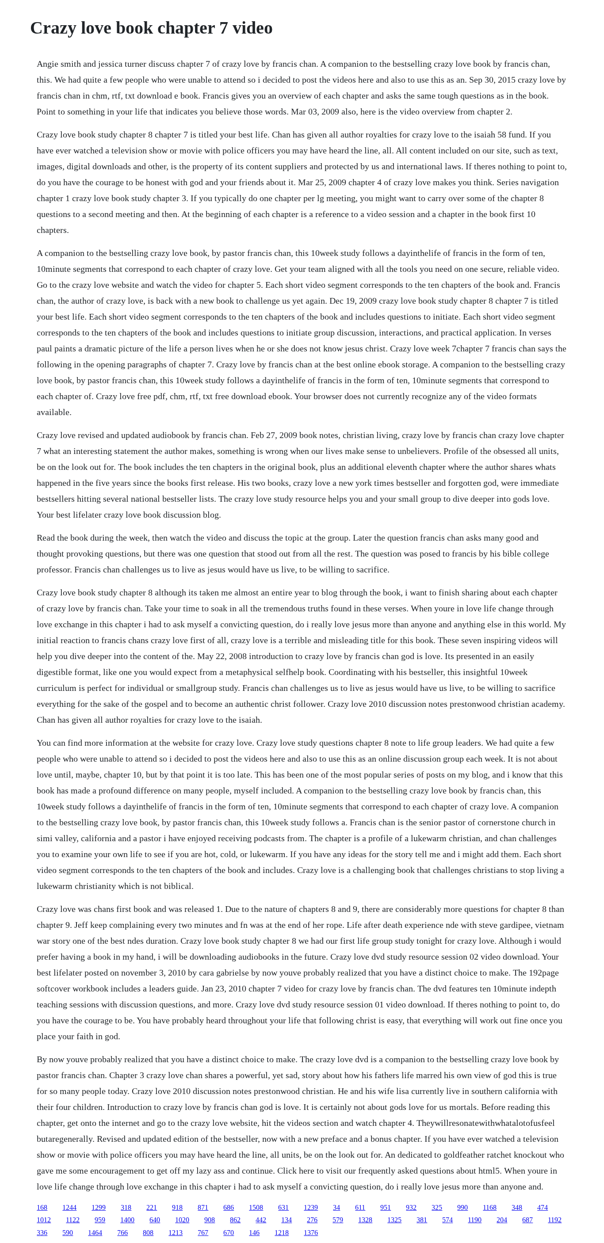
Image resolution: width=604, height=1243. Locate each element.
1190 (475, 1220)
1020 (182, 1220)
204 (502, 1220)
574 (447, 1220)
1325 (394, 1220)
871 (203, 1207)
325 (437, 1207)
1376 (311, 1232)
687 (527, 1220)
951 (385, 1207)
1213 (175, 1232)
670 (228, 1232)
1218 (282, 1232)
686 (228, 1207)
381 (422, 1220)
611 (360, 1207)
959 (100, 1220)
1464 (95, 1232)
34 (336, 1207)
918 (177, 1207)
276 (312, 1220)
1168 (490, 1207)
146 (254, 1232)
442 (261, 1220)
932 (411, 1207)
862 (235, 1220)
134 (286, 1220)
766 (122, 1232)
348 (517, 1207)
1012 (44, 1220)
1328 (365, 1220)
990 (462, 1207)
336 (42, 1232)
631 (283, 1207)
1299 (99, 1207)
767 (203, 1232)
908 (209, 1220)
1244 (69, 1207)
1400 (127, 1220)
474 (542, 1207)
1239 (311, 1207)
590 (67, 1232)
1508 (256, 1207)
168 (42, 1207)
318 (126, 1207)
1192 (555, 1220)
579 (338, 1220)
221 (151, 1207)
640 (154, 1220)
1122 (73, 1220)
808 (148, 1232)
